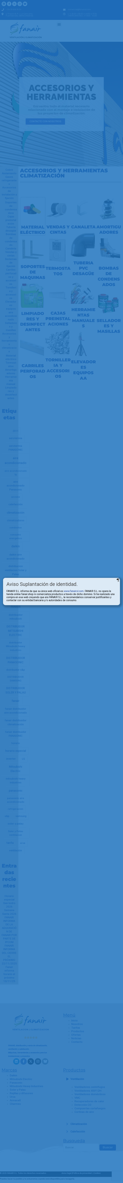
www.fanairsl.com (74, 591)
